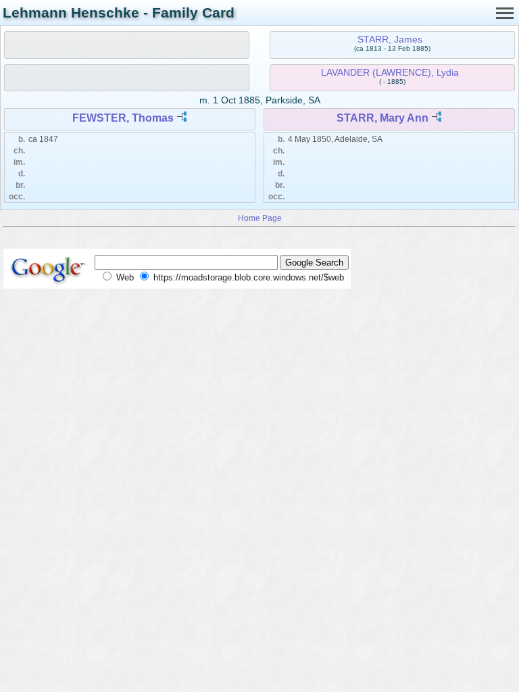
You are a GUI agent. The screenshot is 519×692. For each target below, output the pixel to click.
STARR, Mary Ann (382, 118)
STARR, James (389, 39)
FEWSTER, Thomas (123, 118)
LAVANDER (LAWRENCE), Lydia (390, 72)
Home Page (260, 218)
